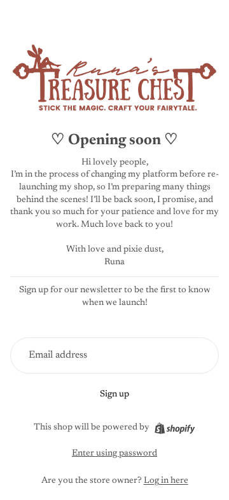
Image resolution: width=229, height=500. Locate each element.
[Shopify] (175, 428)
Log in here (166, 480)
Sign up (114, 394)
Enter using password (114, 453)
